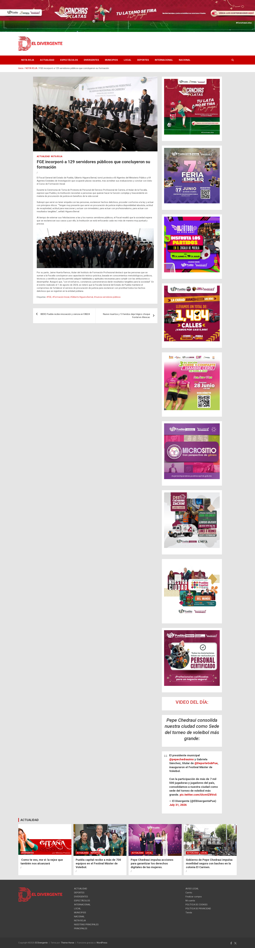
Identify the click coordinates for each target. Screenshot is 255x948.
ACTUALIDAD (47, 60)
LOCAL (127, 60)
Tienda (188, 912)
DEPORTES (143, 60)
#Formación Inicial (60, 297)
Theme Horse (67, 942)
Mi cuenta (190, 900)
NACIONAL (185, 60)
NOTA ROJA (27, 60)
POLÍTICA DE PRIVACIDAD (198, 908)
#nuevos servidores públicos (107, 297)
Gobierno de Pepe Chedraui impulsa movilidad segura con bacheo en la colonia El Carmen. (209, 863)
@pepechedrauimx (181, 759)
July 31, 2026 (178, 805)
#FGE (49, 297)
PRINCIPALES (80, 928)
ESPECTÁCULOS (69, 60)
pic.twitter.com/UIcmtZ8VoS (198, 794)
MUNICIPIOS (111, 60)
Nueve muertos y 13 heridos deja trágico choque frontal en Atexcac (126, 316)
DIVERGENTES (91, 60)
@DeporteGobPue (206, 763)
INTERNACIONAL (164, 60)
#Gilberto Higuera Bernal (81, 297)
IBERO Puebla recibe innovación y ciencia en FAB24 (65, 314)
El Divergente (41, 942)
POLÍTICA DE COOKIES (196, 904)
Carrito (188, 892)
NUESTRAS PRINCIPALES (86, 924)
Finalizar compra (193, 896)
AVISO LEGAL (192, 888)
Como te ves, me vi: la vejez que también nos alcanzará (42, 861)
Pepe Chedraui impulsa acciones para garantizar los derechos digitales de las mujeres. (152, 863)
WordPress (102, 942)
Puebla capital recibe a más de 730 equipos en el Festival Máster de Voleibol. (98, 863)
